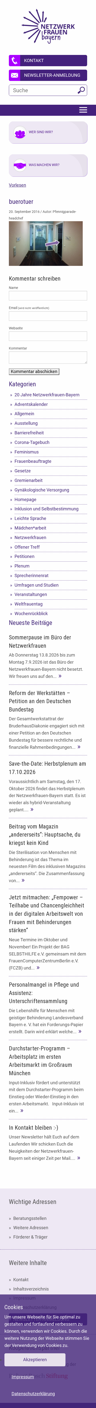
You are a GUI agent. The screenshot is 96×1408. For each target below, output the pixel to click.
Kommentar (18, 348)
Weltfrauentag (29, 604)
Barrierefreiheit (29, 432)
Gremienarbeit (29, 480)
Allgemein (24, 413)
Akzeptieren (35, 1359)
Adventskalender (31, 404)
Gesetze (23, 470)
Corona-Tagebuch (32, 442)
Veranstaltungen (31, 594)
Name (13, 288)
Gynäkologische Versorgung (42, 489)
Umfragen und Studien (37, 585)
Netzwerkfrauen (30, 537)
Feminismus (27, 451)
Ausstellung (26, 423)
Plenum (22, 565)
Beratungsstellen (30, 1218)
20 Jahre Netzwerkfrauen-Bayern (47, 394)
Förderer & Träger (30, 1237)
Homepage (25, 499)
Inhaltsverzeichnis (31, 1289)
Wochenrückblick (31, 613)
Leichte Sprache (30, 518)
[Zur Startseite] (48, 26)
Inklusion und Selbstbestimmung (47, 508)
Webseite (16, 328)
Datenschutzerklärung (33, 1393)
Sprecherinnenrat (31, 575)
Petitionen (24, 556)
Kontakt (21, 1279)
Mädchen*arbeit (30, 527)
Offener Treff (27, 547)
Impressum (23, 1376)
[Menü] (83, 110)
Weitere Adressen (30, 1227)
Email (29, 308)
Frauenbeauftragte (33, 461)
